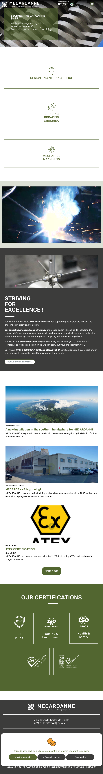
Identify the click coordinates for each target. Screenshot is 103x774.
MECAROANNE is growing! (23, 489)
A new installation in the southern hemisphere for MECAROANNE (49, 429)
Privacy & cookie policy (36, 767)
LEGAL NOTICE (13, 767)
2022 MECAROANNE (62, 767)
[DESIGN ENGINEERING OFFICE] (51, 71)
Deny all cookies (52, 757)
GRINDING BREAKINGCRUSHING (51, 117)
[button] (92, 4)
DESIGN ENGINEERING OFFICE (51, 78)
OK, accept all (23, 757)
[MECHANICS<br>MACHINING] (51, 149)
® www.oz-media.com (85, 767)
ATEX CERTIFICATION (20, 549)
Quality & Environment (51, 635)
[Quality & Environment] (51, 623)
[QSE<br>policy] (19, 622)
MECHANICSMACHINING (51, 157)
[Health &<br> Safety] (84, 622)
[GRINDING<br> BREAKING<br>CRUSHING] (51, 107)
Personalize (80, 757)
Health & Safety (84, 635)
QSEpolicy (19, 635)
